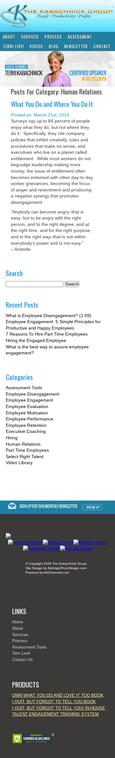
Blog (53, 46)
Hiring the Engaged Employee (36, 340)
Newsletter (76, 46)
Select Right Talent (24, 456)
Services (30, 36)
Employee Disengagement (32, 394)
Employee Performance (29, 418)
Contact (102, 46)
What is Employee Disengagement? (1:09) (48, 315)
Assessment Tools (24, 387)
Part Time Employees (27, 450)
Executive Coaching (26, 431)
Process (53, 36)
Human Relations (23, 444)
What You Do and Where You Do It (52, 104)
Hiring (12, 437)
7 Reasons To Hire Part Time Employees (47, 334)
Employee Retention (26, 425)
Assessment (80, 36)
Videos (36, 46)
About (9, 36)
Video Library (19, 462)
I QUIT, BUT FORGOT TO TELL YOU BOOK (54, 701)
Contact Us (22, 659)
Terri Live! (13, 46)
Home (17, 622)
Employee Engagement (29, 400)
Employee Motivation (27, 412)
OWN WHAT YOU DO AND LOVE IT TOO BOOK (57, 695)
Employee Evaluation (27, 406)
